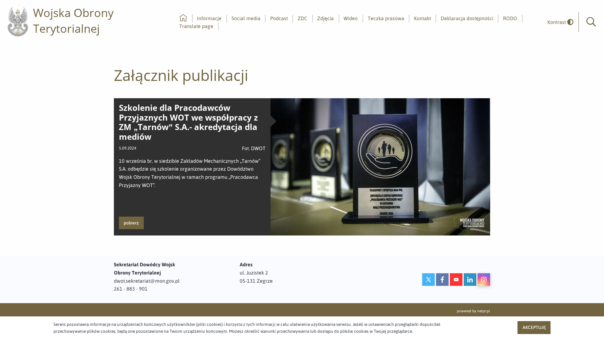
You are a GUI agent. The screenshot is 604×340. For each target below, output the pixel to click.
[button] (591, 22)
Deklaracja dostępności (467, 18)
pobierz (131, 222)
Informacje (209, 18)
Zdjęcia (325, 18)
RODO (510, 18)
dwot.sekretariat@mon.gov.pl (147, 281)
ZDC (302, 18)
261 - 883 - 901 (131, 289)
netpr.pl (483, 311)
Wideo (351, 18)
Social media (246, 18)
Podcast (279, 18)
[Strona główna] (183, 18)
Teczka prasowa (386, 18)
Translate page (196, 26)
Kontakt (422, 18)
